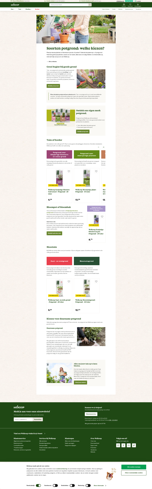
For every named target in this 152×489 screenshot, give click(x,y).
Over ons (93, 441)
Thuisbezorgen (18, 448)
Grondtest (42, 450)
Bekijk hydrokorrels (54, 233)
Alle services (43, 441)
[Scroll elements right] (103, 147)
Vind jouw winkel (80, 382)
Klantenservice (129, 9)
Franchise (93, 448)
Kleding (28, 9)
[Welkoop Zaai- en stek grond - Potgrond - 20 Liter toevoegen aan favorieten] (69, 281)
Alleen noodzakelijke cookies (134, 473)
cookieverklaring (61, 468)
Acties (37, 9)
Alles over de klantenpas (72, 441)
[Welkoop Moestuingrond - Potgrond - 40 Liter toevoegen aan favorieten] (96, 281)
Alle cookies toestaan (133, 467)
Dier (12, 9)
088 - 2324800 (113, 420)
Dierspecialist (43, 445)
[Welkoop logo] (15, 4)
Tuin (19, 9)
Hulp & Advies (105, 9)
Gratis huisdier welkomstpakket (48, 448)
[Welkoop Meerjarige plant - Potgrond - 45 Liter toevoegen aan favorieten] (96, 171)
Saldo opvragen (69, 443)
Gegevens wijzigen (70, 445)
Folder (114, 9)
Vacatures (138, 9)
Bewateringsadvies (45, 443)
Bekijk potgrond (53, 86)
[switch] (55, 485)
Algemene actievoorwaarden (22, 441)
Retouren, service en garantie (22, 450)
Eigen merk (94, 445)
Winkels (120, 9)
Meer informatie (99, 485)
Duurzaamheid (95, 443)
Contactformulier (19, 445)
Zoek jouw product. (56, 5)
